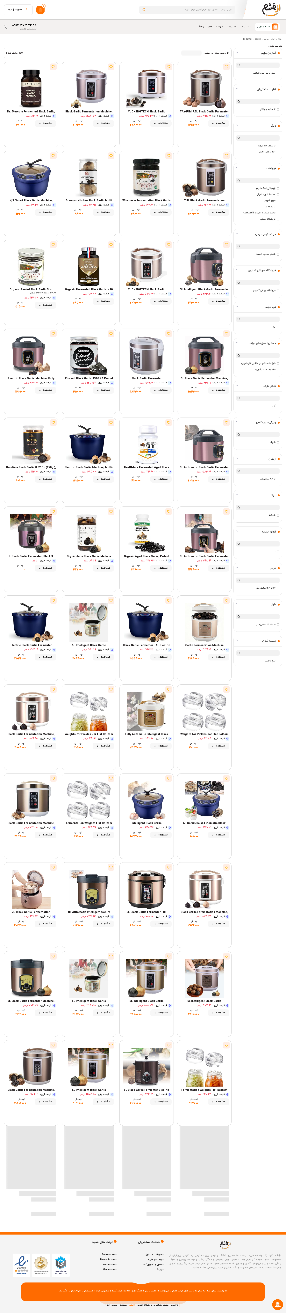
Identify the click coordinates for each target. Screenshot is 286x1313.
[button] (267, 27)
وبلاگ (201, 26)
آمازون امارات (269, 39)
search (258, 39)
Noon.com (109, 1264)
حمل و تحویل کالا (152, 1264)
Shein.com (108, 1269)
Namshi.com (107, 1259)
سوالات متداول (215, 26)
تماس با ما (232, 26)
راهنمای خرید (155, 1259)
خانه (280, 39)
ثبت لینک (246, 26)
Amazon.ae (108, 1254)
